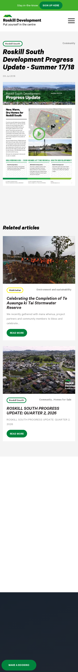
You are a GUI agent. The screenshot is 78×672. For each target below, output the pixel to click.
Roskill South (12, 44)
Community (68, 43)
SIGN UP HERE (51, 6)
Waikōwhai (15, 290)
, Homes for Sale (61, 400)
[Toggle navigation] (71, 20)
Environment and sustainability (54, 290)
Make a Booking (19, 665)
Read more (17, 333)
